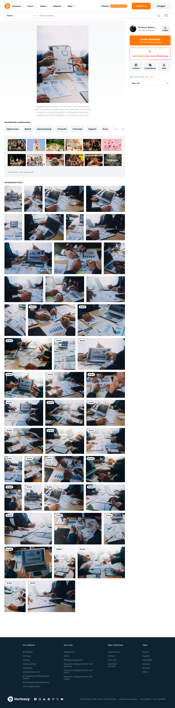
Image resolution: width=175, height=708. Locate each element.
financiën (62, 129)
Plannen (105, 6)
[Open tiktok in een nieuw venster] (53, 699)
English (146, 652)
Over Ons (112, 660)
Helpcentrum (114, 652)
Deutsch (146, 664)
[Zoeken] (158, 15)
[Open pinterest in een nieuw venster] (49, 699)
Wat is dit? (149, 77)
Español (146, 656)
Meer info (136, 83)
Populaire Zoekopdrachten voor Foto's (78, 671)
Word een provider (112, 665)
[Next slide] (120, 129)
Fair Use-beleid (159, 699)
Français (146, 668)
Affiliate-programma (73, 660)
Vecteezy (27, 656)
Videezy (26, 660)
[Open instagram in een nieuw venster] (40, 699)
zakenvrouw (13, 129)
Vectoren (16, 6)
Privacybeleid (145, 699)
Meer (70, 6)
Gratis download (150, 40)
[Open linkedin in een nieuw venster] (44, 699)
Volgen (165, 30)
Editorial (57, 6)
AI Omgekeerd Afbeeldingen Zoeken (36, 677)
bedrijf (28, 129)
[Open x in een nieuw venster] (57, 699)
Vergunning (69, 652)
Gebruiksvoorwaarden (128, 699)
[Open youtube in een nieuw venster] (62, 699)
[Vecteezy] (7, 6)
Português (147, 660)
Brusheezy (28, 652)
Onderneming (29, 664)
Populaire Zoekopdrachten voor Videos (78, 677)
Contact (111, 656)
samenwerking (44, 129)
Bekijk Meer (112, 160)
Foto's (30, 6)
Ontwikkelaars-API (31, 672)
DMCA (66, 656)
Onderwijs (27, 668)
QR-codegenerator (31, 686)
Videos (43, 6)
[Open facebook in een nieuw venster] (35, 699)
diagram (92, 129)
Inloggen (161, 6)
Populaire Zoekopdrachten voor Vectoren (78, 665)
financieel (77, 129)
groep (105, 129)
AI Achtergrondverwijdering (36, 682)
